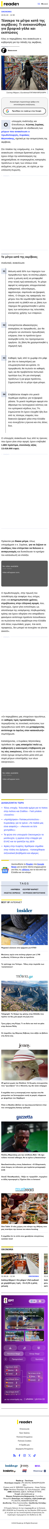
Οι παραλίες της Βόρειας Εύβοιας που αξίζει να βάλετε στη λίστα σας (24, 1034)
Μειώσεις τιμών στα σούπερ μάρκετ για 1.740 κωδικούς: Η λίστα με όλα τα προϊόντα (20, 956)
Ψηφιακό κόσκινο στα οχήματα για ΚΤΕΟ (18, 948)
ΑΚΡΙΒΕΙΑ (16, 889)
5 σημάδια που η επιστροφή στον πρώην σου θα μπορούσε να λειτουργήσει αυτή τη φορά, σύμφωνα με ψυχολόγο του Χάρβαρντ (23, 1095)
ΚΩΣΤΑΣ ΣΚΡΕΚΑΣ (12, 893)
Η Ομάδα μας (24, 1445)
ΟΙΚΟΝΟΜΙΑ (6, 12)
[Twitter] (29, 1455)
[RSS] (14, 1455)
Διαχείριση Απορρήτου (24, 1449)
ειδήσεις (26, 870)
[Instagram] (24, 1455)
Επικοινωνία (24, 1429)
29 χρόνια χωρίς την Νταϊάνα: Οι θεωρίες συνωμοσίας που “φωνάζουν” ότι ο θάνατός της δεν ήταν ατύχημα (24, 1084)
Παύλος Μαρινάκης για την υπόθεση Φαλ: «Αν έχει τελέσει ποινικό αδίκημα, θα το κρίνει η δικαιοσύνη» (23, 1156)
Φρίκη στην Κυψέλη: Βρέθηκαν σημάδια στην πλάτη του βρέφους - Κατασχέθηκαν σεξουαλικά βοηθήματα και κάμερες (24, 849)
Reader (29, 864)
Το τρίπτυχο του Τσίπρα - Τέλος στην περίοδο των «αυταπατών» (22, 965)
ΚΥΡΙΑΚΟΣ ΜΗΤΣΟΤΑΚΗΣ (34, 893)
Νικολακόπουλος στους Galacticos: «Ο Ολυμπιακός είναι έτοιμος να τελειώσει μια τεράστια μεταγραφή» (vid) (23, 1167)
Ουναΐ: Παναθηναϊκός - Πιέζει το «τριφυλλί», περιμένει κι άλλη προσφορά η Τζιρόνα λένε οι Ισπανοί (24, 1178)
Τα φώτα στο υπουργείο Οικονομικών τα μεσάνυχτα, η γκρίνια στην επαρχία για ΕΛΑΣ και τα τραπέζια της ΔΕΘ (24, 838)
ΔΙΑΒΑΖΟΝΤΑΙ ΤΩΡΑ (12, 803)
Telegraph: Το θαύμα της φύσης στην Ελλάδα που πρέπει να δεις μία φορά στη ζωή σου (22, 1015)
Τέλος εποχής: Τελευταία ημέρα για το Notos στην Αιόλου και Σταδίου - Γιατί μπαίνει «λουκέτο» (25, 811)
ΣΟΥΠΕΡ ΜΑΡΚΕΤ (30, 889)
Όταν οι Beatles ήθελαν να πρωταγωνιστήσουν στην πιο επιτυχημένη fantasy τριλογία (24, 1106)
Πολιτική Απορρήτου (24, 1437)
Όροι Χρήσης (24, 1433)
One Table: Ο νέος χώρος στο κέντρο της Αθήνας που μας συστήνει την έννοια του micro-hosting (24, 1227)
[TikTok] (34, 1455)
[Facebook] (19, 1455)
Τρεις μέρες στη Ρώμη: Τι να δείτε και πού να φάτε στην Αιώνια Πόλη (22, 1024)
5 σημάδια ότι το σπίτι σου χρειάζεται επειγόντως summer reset (22, 1237)
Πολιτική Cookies (24, 1441)
